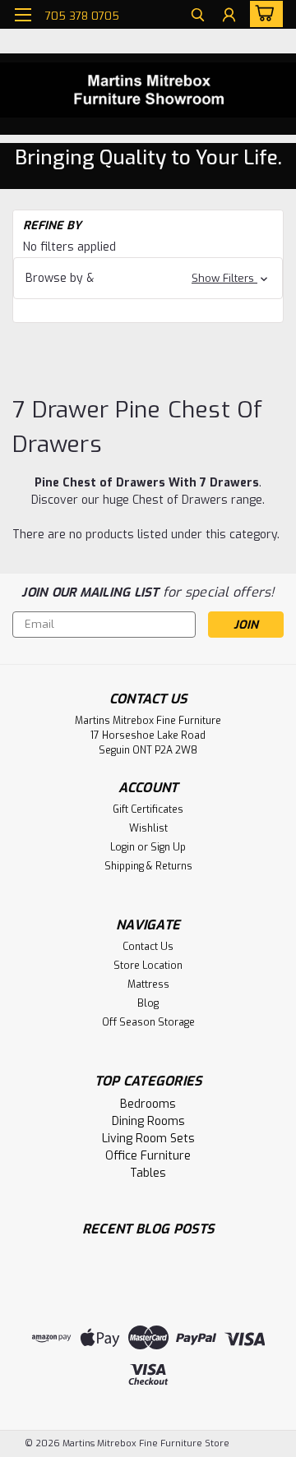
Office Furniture (148, 1156)
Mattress (148, 984)
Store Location (148, 965)
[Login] (229, 17)
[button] (148, 278)
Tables (148, 1173)
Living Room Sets (148, 1138)
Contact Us (148, 946)
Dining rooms (148, 1121)
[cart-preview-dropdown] (263, 14)
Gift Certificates (148, 809)
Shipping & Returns (148, 866)
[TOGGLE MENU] (22, 14)
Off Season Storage (148, 1022)
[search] (197, 17)
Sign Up (168, 847)
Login (122, 847)
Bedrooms (148, 1104)
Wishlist (148, 828)
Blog (148, 1003)
